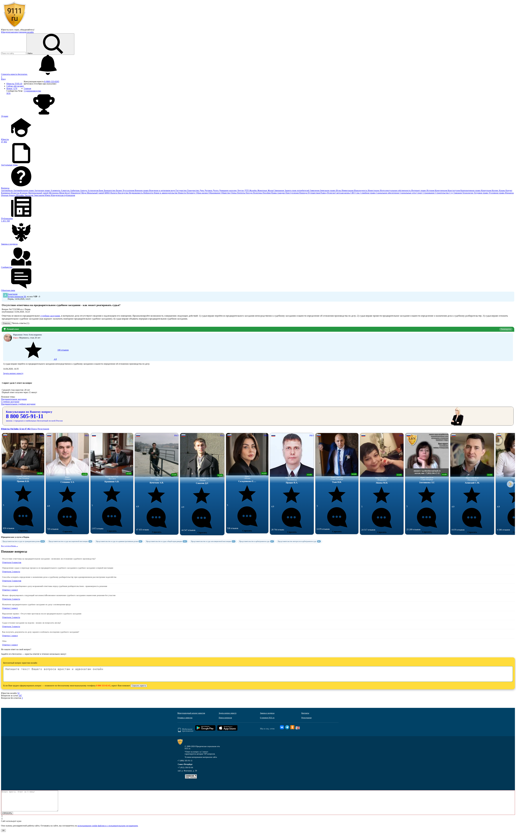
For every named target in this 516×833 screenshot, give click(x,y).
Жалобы (253, 190)
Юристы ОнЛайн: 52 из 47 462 (16, 429)
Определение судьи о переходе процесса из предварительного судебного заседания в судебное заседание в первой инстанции (57, 568)
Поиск (34, 429)
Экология (29, 195)
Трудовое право (481, 193)
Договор (208, 190)
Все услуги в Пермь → (9, 546)
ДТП (246, 190)
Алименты (56, 190)
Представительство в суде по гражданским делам (23, 541)
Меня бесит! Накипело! (70, 193)
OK (3, 831)
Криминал (6, 193)
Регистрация (43, 429)
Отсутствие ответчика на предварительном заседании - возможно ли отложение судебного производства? (49, 559)
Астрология (93, 190)
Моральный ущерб (96, 193)
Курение (24, 193)
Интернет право (419, 190)
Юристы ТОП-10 (14, 83)
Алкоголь (65, 190)
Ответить (6, 323)
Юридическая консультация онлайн (17, 32)
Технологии (468, 193)
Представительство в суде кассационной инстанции (70, 541)
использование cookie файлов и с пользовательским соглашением (108, 826)
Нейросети (148, 193)
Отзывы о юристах (184, 718)
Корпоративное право (470, 190)
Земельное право (328, 190)
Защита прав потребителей (297, 190)
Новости (182, 193)
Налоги (114, 193)
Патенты (241, 193)
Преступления (292, 193)
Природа (303, 193)
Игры (339, 190)
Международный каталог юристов (191, 713)
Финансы (509, 193)
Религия (331, 193)
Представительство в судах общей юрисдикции (166, 541)
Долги (216, 190)
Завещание (279, 190)
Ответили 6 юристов (11, 562)
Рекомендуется (506, 329)
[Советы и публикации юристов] (14, 27)
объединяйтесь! (27, 30)
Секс (357, 193)
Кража (502, 190)
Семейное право (368, 193)
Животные (262, 190)
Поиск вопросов (225, 718)
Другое (240, 190)
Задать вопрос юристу (13, 373)
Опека (234, 193)
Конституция (454, 190)
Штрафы (20, 195)
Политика (258, 193)
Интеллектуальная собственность (395, 190)
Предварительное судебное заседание (18, 404)
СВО (352, 193)
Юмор (48, 195)
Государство (181, 190)
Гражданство (193, 190)
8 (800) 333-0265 (51, 81)
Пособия (267, 193)
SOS (8, 93)
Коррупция (486, 190)
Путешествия (314, 193)
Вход (3, 79)
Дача (202, 190)
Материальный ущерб (38, 193)
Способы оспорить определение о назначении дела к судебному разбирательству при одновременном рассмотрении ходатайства (59, 577)
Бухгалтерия (129, 190)
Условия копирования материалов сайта (201, 757)
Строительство (442, 193)
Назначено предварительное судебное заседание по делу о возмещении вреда (36, 604)
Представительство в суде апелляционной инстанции (213, 541)
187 (20, 695)
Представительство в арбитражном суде (256, 541)
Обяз (4, 641)
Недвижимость (136, 193)
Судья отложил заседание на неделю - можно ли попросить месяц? (31, 623)
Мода (84, 193)
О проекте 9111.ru (267, 718)
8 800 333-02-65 (103, 685)
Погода (249, 193)
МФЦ (107, 193)
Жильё (271, 190)
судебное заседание (50, 315)
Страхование (429, 193)
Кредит (509, 190)
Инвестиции (374, 190)
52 (18, 693)
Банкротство (110, 190)
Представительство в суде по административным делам (119, 541)
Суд (451, 193)
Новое (11, 88)
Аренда (83, 190)
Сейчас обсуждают (15, 86)
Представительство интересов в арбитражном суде (299, 541)
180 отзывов (61, 354)
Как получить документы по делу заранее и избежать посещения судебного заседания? (40, 632)
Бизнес (119, 190)
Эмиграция (39, 195)
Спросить (23, 531)
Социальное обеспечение (388, 193)
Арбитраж (75, 190)
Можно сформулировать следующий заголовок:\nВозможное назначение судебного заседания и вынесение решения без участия (58, 595)
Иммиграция (348, 190)
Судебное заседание (10, 401)
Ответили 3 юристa (11, 626)
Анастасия (12, 294)
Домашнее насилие (228, 190)
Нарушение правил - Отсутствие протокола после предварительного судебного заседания (41, 614)
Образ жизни (202, 193)
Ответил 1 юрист (10, 590)
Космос (495, 190)
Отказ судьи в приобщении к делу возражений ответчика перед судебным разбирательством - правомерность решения (54, 586)
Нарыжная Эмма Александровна (27, 335)
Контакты (305, 713)
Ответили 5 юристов (11, 581)
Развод (323, 193)
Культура (15, 193)
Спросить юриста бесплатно (14, 74)
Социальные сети (408, 193)
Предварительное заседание (14, 399)
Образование (214, 193)
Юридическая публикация (63, 195)
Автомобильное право (23, 190)
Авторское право (42, 190)
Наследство (123, 193)
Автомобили (7, 190)
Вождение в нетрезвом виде (162, 190)
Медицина (54, 193)
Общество (226, 193)
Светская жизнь (342, 193)
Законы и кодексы (267, 713)
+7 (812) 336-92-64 (185, 768)
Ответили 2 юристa (11, 571)
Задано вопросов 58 (17, 296)
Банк (101, 190)
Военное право (142, 190)
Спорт (419, 193)
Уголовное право (497, 193)
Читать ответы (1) (20, 323)
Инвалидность (361, 190)
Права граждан (278, 193)
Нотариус (191, 193)
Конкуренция (441, 190)
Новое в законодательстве (166, 193)
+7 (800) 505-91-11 (184, 761)
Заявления (315, 190)
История (431, 190)
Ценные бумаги (8, 195)
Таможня (457, 193)
